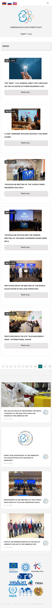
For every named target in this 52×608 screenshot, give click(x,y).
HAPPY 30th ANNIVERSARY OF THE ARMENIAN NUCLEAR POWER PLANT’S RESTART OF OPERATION (21, 458)
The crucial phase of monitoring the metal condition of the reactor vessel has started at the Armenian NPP (22, 413)
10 (35, 366)
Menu (47, 3)
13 (50, 366)
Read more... (26, 92)
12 (45, 366)
